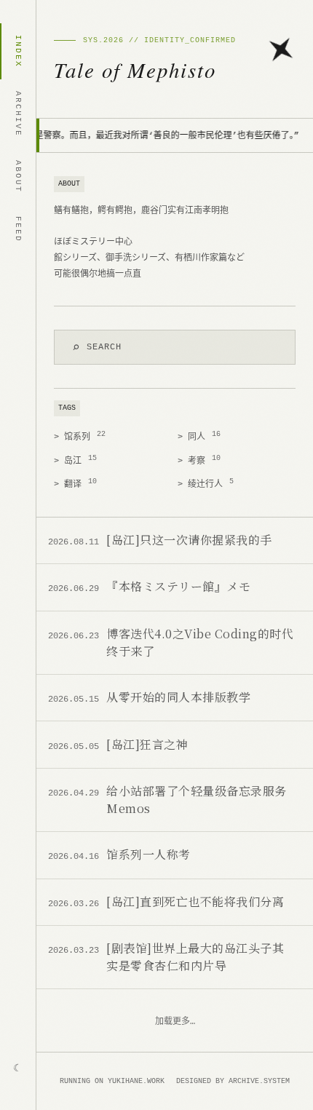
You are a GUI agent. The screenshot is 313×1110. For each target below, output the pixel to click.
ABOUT (18, 176)
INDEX (18, 51)
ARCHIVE (18, 114)
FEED (18, 229)
